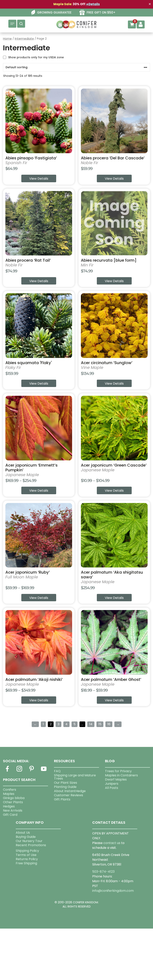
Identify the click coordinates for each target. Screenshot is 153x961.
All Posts (111, 788)
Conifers (9, 789)
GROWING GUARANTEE (54, 12)
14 (90, 724)
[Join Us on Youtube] (44, 771)
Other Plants (13, 802)
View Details (38, 178)
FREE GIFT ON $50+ (101, 12)
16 (108, 724)
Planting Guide (65, 787)
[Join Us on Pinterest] (31, 771)
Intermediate (24, 39)
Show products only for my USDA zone (36, 57)
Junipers (111, 783)
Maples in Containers (121, 775)
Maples (8, 793)
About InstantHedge (70, 791)
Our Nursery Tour (29, 841)
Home (7, 39)
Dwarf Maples (116, 779)
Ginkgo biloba (14, 798)
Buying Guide (26, 836)
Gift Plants (62, 799)
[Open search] (21, 24)
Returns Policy (27, 859)
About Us (23, 832)
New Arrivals (12, 810)
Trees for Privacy (118, 771)
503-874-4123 (103, 871)
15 (99, 724)
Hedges (9, 806)
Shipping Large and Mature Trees (75, 777)
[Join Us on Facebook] (7, 771)
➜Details (93, 4)
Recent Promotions (31, 845)
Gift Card (10, 814)
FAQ (57, 771)
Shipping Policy (27, 850)
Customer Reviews (68, 795)
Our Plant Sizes (65, 782)
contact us (111, 843)
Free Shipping (26, 863)
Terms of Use (26, 855)
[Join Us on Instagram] (19, 771)
